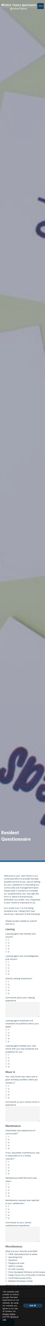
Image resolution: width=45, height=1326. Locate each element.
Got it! (33, 1305)
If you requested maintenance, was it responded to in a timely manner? (23, 1156)
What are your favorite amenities (21, 1251)
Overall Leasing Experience (19, 978)
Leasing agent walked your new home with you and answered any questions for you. (22, 1049)
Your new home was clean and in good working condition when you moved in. (22, 1079)
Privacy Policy (8, 1314)
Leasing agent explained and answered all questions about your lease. (22, 1023)
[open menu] (40, 6)
